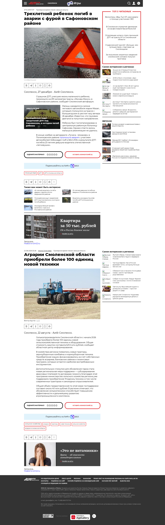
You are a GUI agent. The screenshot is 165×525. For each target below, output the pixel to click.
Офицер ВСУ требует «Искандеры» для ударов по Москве (125, 141)
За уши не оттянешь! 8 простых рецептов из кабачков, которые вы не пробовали (127, 72)
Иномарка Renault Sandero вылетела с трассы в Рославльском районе (44, 208)
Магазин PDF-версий (109, 481)
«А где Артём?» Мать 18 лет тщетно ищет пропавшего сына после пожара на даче (126, 88)
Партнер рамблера (62, 516)
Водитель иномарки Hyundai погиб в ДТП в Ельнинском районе (83, 200)
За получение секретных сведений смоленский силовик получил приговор (121, 57)
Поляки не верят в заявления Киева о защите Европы (126, 125)
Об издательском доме (50, 478)
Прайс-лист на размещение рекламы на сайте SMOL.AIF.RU (115, 478)
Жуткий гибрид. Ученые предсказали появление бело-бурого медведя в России (127, 257)
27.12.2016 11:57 (29, 10)
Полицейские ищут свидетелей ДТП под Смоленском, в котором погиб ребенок (46, 200)
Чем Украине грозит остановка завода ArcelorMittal (123, 133)
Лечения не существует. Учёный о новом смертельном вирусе (125, 95)
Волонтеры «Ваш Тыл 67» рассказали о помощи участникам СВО (121, 18)
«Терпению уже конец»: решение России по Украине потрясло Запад (125, 157)
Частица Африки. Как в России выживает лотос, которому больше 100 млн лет (126, 265)
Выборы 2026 (125, 481)
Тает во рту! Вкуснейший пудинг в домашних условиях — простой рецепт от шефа (125, 288)
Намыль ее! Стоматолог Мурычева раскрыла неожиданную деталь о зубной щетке (126, 296)
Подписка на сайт (58, 481)
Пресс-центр (66, 478)
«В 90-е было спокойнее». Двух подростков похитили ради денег (125, 79)
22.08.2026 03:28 (30, 251)
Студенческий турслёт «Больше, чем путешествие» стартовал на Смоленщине (121, 47)
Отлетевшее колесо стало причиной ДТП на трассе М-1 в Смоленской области (121, 37)
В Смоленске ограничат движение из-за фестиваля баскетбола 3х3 (121, 28)
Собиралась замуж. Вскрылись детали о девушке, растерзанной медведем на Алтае (125, 112)
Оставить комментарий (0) (83, 154)
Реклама (77, 478)
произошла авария (69, 137)
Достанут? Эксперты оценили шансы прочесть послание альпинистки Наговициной (127, 104)
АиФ (38, 321)
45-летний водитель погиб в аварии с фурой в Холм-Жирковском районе (45, 192)
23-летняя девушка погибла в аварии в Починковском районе (85, 191)
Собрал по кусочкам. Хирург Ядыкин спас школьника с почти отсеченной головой (127, 281)
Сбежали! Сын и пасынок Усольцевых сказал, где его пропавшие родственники (127, 273)
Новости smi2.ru (32, 243)
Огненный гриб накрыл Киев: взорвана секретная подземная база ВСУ (125, 149)
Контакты (44, 481)
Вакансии (87, 478)
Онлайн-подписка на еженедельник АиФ (83, 481)
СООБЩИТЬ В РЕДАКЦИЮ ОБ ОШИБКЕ (54, 483)
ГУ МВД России (30, 80)
